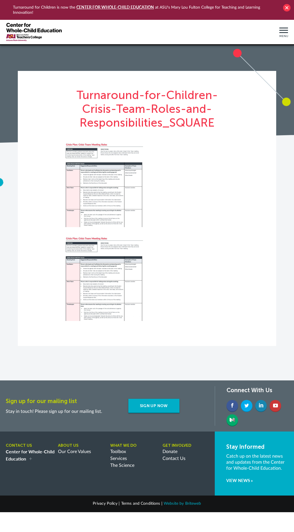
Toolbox (118, 451)
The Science (122, 465)
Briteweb (193, 504)
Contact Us (174, 458)
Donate (170, 451)
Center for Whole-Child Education (115, 7)
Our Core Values (74, 451)
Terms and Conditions (140, 504)
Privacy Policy (105, 504)
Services (118, 458)
